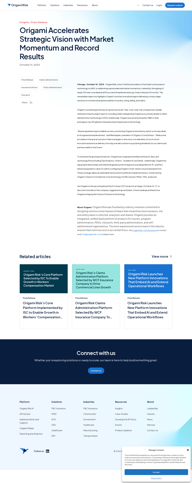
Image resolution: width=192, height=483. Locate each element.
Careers (151, 414)
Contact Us (152, 430)
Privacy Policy (156, 478)
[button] (188, 450)
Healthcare (56, 430)
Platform (25, 401)
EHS (53, 419)
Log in (159, 5)
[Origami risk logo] (24, 451)
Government (89, 419)
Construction (89, 414)
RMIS (54, 414)
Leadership (152, 408)
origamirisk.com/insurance (145, 230)
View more (160, 256)
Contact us (147, 5)
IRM (53, 435)
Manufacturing (90, 430)
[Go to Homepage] (17, 5)
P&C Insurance (58, 408)
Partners (151, 424)
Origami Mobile (27, 428)
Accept (156, 472)
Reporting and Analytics (31, 433)
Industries (88, 401)
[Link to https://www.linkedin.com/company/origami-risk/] (47, 451)
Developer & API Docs (125, 419)
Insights (119, 408)
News (150, 419)
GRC (53, 424)
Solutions (56, 401)
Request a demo (175, 5)
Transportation (90, 435)
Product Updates (123, 430)
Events (118, 424)
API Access (25, 414)
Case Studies (121, 414)
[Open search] (138, 5)
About (150, 401)
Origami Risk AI (27, 408)
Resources (121, 401)
